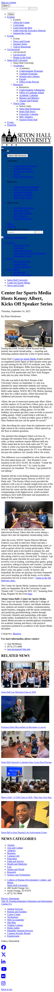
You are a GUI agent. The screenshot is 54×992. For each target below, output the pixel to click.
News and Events (21, 41)
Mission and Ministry (29, 98)
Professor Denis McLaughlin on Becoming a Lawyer (23, 727)
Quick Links (19, 103)
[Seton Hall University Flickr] (4, 977)
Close (10, 14)
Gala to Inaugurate (22, 46)
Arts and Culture (15, 848)
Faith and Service (15, 861)
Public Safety (13, 928)
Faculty (22, 79)
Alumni (10, 845)
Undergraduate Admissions (32, 90)
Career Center (13, 914)
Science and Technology (18, 875)
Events (10, 36)
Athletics (11, 850)
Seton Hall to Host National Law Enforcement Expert (24, 832)
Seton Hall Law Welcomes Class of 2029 (18, 692)
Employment (13, 936)
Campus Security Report (18, 933)
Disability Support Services (20, 930)
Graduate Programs (28, 73)
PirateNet (11, 125)
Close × (5, 5)
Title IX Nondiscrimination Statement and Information (26, 901)
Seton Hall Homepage (29, 109)
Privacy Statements (10, 898)
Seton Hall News (27, 111)
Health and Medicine (17, 864)
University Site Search (17, 229)
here (30, 594)
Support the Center (22, 33)
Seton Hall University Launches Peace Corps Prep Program (26, 762)
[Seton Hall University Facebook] (4, 948)
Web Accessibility (15, 920)
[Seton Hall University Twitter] (4, 955)
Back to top (6, 989)
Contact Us (6, 904)
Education (12, 858)
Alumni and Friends (28, 100)
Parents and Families (17, 911)
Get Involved (13, 49)
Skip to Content (8, 2)
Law (9, 866)
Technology (12, 917)
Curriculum (18, 25)
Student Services (15, 909)
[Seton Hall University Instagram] (4, 984)
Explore (11, 17)
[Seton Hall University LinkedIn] (4, 962)
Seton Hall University (17, 60)
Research (11, 872)
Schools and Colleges (29, 76)
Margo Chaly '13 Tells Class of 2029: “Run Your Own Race (26, 797)
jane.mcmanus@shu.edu (18, 649)
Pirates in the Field (22, 57)
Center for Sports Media (18, 282)
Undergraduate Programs (31, 71)
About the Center (21, 22)
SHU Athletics (26, 117)
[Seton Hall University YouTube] (4, 970)
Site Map (11, 922)
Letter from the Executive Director (29, 30)
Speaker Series (20, 44)
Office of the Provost (29, 82)
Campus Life (13, 856)
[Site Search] (2, 148)
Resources (18, 84)
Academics (18, 65)
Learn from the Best (22, 28)
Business (17, 633)
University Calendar (28, 114)
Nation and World (15, 869)
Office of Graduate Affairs (31, 92)
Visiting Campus (15, 925)
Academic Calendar (28, 95)
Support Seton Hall (28, 119)
